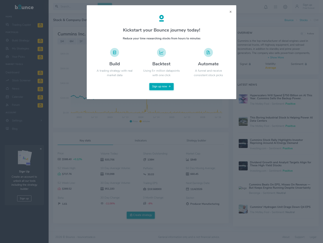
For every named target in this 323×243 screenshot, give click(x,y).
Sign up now (159, 86)
